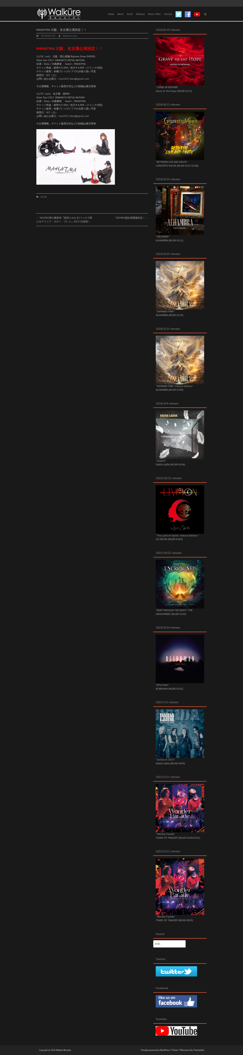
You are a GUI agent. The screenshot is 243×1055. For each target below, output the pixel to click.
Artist (130, 14)
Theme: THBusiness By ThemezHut (187, 1050)
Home (111, 14)
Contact (168, 14)
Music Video (154, 14)
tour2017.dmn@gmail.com (74, 78)
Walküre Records (63, 1050)
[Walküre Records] (59, 13)
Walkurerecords (70, 35)
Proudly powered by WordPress (155, 1050)
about (120, 14)
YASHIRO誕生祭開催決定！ (132, 217)
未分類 (43, 196)
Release (140, 14)
